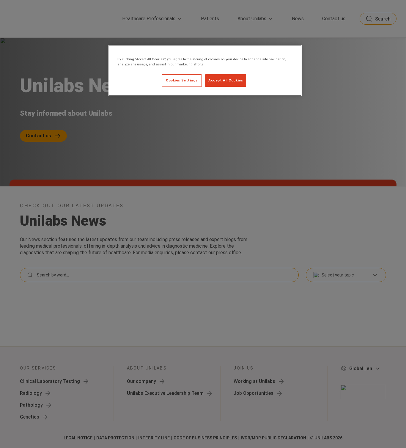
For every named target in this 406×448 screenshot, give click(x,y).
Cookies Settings (181, 80)
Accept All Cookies (225, 80)
